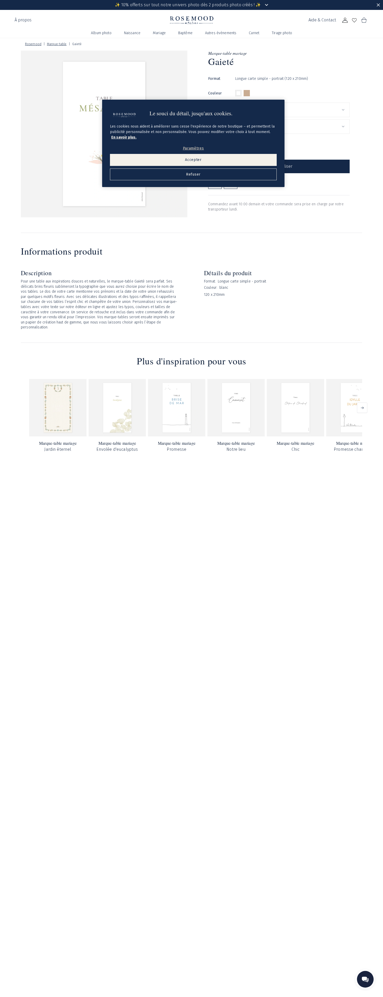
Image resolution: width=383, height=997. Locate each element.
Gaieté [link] (77, 44)
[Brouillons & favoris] (354, 20)
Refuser (193, 174)
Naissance (132, 33)
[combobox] (292, 110)
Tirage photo (282, 33)
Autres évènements (220, 33)
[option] (238, 93)
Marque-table (56, 44)
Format (214, 78)
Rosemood (33, 44)
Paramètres (193, 148)
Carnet (254, 33)
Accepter (193, 160)
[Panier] (363, 20)
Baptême (185, 33)
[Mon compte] (345, 20)
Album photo (101, 33)
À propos (23, 19)
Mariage (159, 33)
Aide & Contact (322, 19)
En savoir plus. (124, 137)
